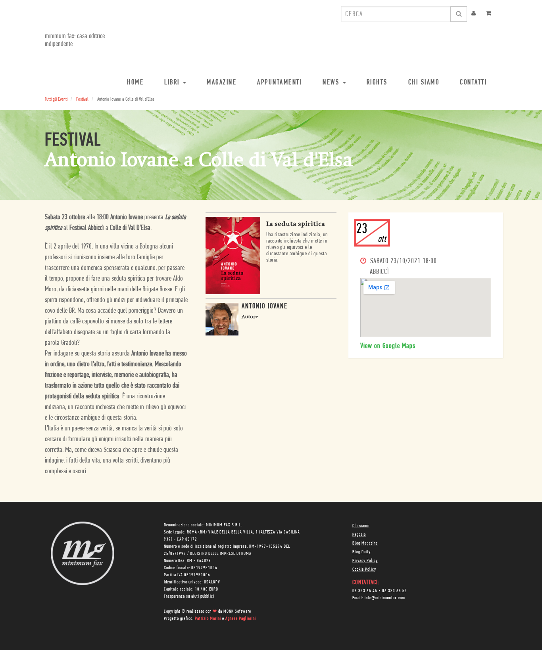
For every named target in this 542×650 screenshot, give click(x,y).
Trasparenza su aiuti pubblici (189, 596)
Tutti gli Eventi (56, 99)
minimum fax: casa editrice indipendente (75, 40)
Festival (82, 99)
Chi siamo (360, 526)
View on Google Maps (387, 346)
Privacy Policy (365, 560)
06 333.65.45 (364, 591)
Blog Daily (361, 552)
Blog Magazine (365, 543)
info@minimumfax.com (385, 598)
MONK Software (237, 611)
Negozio (359, 534)
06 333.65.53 (394, 591)
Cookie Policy (364, 569)
